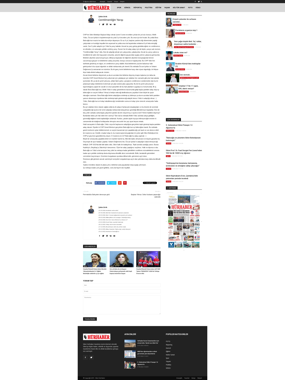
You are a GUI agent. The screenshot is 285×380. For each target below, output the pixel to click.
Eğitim (85, 266)
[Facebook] (195, 1)
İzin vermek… (185, 75)
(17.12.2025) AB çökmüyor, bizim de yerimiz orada (112, 226)
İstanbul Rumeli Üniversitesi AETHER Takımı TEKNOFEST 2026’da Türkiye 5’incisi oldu (148, 271)
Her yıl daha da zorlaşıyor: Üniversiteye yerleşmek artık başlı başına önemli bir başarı (121, 271)
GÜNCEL (127, 7)
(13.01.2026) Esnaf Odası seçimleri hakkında (111, 222)
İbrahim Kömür (180, 69)
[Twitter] (199, 1)
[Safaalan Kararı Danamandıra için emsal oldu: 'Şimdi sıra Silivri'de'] (130, 343)
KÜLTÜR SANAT (179, 7)
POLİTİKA (148, 7)
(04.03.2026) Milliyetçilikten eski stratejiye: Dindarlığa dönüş (115, 217)
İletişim (122, 1)
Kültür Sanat (170, 130)
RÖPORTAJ (138, 7)
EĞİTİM (158, 7)
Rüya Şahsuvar (180, 33)
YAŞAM (167, 7)
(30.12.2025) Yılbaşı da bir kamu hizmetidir (110, 224)
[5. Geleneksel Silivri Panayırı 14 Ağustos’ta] (130, 365)
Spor (167, 358)
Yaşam (168, 361)
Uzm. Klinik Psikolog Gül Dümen (184, 47)
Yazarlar (109, 1)
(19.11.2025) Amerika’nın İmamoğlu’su (109, 231)
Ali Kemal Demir (183, 91)
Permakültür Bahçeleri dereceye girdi (96, 195)
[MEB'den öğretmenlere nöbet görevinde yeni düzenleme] (130, 354)
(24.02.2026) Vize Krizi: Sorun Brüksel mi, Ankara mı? (113, 219)
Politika (168, 365)
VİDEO (198, 7)
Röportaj (169, 345)
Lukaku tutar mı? (180, 52)
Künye (116, 1)
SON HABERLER (90, 246)
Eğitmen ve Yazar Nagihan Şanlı (189, 78)
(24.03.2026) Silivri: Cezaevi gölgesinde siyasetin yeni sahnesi (115, 215)
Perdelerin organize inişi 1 (186, 30)
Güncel (169, 143)
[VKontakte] (111, 24)
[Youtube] (115, 24)
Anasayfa (102, 1)
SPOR (119, 7)
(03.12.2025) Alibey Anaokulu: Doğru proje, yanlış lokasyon (114, 229)
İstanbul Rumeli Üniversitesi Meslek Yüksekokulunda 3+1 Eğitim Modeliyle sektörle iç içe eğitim (94, 271)
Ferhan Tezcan (178, 55)
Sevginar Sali (177, 25)
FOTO (190, 7)
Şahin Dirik (103, 16)
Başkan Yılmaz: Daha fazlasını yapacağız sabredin (146, 196)
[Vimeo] (108, 24)
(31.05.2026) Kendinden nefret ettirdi (108, 210)
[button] (201, 1)
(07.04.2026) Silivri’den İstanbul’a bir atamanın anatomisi (114, 212)
